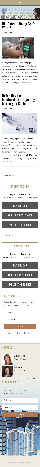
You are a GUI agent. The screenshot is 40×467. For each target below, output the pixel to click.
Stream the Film (20, 186)
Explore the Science (20, 225)
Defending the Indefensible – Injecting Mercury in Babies (18, 99)
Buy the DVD (20, 206)
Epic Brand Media (28, 462)
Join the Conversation (20, 215)
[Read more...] (27, 82)
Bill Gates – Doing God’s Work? (18, 25)
